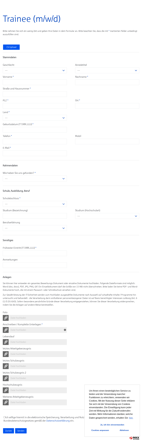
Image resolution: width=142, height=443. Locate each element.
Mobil (78, 136)
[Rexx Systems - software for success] (134, 438)
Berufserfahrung (11, 222)
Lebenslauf (8, 336)
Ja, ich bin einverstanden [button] (112, 425)
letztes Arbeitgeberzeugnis (17, 348)
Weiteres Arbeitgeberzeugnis (18, 396)
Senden (20, 431)
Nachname (81, 76)
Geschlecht (8, 65)
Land (6, 112)
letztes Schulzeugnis (13, 360)
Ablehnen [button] (124, 430)
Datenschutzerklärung (58, 420)
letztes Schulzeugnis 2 (14, 372)
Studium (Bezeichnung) (15, 210)
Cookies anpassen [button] (100, 430)
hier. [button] (131, 418)
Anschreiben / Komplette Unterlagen (23, 324)
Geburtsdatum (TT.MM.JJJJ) (18, 124)
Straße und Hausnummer (17, 88)
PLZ (5, 100)
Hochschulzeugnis (12, 384)
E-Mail (7, 147)
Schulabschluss (11, 198)
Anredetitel (81, 65)
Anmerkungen (10, 259)
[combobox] (35, 70)
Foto (5, 312)
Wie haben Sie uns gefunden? (19, 173)
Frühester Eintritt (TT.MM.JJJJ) (19, 247)
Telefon (7, 136)
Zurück (8, 431)
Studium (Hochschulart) (87, 210)
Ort (77, 100)
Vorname (8, 76)
